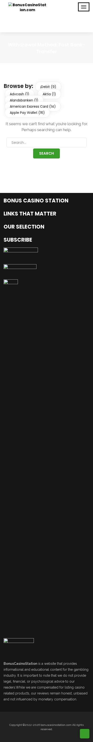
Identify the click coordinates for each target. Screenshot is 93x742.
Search (46, 153)
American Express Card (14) (33, 106)
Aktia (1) (49, 94)
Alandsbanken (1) (24, 100)
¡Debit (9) (48, 86)
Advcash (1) (19, 94)
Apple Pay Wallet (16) (27, 112)
